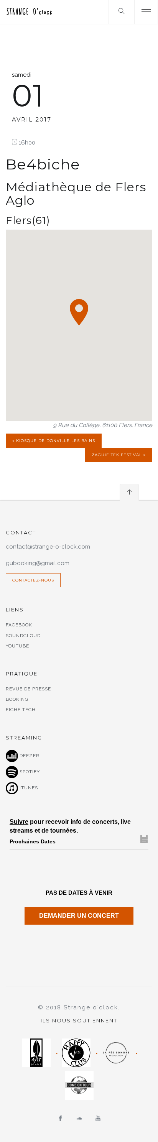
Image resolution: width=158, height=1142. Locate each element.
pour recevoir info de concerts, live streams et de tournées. (70, 826)
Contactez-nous (33, 580)
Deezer (29, 755)
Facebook (19, 625)
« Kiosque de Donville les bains (53, 440)
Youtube (17, 646)
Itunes (28, 787)
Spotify (29, 771)
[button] (79, 312)
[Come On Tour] (79, 1085)
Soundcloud (23, 635)
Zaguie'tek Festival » (119, 454)
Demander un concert (79, 915)
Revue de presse (28, 689)
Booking (17, 699)
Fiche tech (21, 709)
